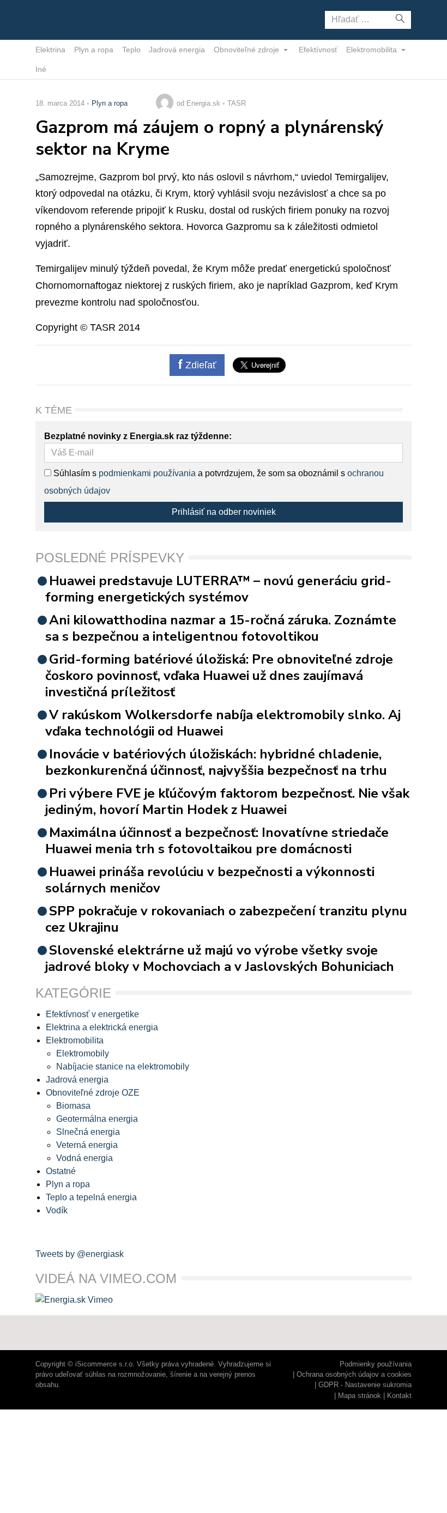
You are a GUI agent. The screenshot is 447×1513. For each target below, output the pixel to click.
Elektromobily (82, 1053)
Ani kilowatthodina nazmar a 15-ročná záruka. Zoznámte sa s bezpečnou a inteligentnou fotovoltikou (220, 628)
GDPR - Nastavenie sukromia (365, 1385)
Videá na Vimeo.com (106, 1278)
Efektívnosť (318, 49)
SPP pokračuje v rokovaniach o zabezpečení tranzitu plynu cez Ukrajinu (226, 919)
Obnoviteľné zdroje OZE (93, 1092)
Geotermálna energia (97, 1118)
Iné (40, 69)
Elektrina (50, 49)
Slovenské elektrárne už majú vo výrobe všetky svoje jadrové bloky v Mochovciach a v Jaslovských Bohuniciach (219, 958)
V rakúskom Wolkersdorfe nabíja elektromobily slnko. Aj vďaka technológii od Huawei (223, 723)
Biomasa (73, 1105)
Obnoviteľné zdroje (247, 49)
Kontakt (399, 1396)
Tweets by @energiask (79, 1254)
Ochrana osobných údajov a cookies (354, 1374)
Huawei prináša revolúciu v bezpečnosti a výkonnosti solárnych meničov (209, 880)
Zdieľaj (69, 19)
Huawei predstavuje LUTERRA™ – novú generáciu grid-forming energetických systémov (218, 589)
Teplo (131, 49)
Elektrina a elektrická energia (102, 1027)
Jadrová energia (177, 49)
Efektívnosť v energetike (92, 1014)
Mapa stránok (359, 1396)
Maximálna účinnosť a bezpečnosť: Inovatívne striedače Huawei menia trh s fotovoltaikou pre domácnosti (217, 840)
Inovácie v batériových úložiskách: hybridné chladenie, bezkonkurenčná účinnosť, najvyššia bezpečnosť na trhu (216, 762)
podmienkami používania (147, 473)
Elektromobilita (372, 49)
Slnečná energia (88, 1132)
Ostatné (61, 1171)
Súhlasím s (73, 473)
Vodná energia (84, 1158)
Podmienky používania (376, 1364)
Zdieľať (199, 365)
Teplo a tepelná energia (91, 1197)
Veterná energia (87, 1145)
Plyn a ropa (93, 49)
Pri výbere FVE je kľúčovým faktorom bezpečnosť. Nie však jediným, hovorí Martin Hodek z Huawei (227, 801)
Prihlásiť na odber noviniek (224, 512)
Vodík (57, 1210)
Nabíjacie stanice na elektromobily (122, 1066)
